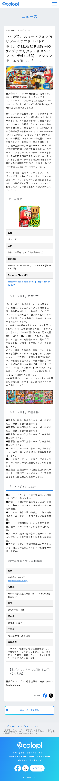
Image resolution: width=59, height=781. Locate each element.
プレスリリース (24, 30)
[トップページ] (10, 4)
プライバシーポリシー (36, 753)
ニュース (16, 726)
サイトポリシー (43, 756)
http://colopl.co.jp (18, 580)
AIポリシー (22, 760)
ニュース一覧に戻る (29, 710)
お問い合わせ (18, 753)
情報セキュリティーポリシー (21, 756)
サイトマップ (36, 760)
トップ (6, 726)
